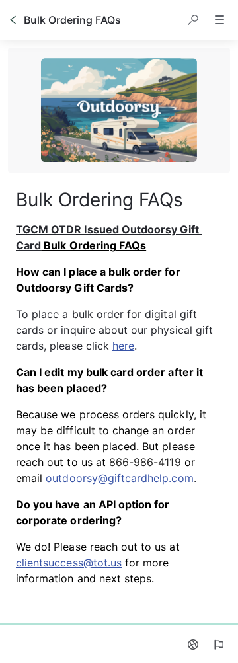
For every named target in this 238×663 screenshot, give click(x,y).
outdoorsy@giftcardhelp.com (119, 478)
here (123, 345)
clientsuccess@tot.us (69, 562)
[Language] (193, 644)
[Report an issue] (218, 644)
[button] (193, 20)
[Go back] (13, 20)
